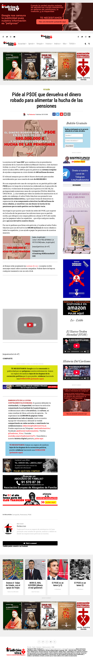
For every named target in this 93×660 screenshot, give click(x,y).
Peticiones (23, 514)
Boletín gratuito (46, 647)
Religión (40, 44)
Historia (48, 44)
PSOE (29, 514)
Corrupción (15, 514)
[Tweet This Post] (57, 114)
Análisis (57, 44)
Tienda (33, 647)
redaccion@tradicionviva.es (34, 426)
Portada (29, 647)
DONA (52, 647)
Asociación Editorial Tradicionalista (52, 649)
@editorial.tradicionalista (27, 431)
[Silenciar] (85, 351)
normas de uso (32, 266)
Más (64, 44)
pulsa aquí (39, 438)
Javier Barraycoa (35, 592)
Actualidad (21, 44)
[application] (76, 345)
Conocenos (39, 647)
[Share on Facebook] (54, 114)
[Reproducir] (65, 351)
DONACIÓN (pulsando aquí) (32, 379)
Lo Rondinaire (57, 589)
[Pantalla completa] (88, 351)
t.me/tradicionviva (42, 428)
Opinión (31, 44)
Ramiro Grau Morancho (13, 592)
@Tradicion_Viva (15, 433)
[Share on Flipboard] (61, 114)
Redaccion (32, 114)
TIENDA (72, 44)
